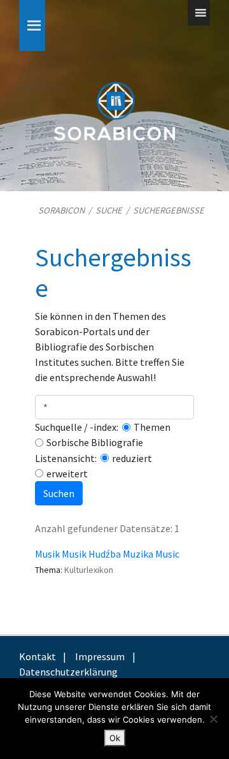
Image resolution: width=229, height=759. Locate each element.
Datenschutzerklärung (68, 671)
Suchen (58, 493)
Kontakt (37, 656)
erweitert (67, 473)
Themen (152, 427)
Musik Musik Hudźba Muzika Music (107, 553)
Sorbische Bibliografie (94, 442)
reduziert (132, 458)
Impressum (100, 656)
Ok (114, 738)
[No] (213, 718)
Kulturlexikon (88, 569)
